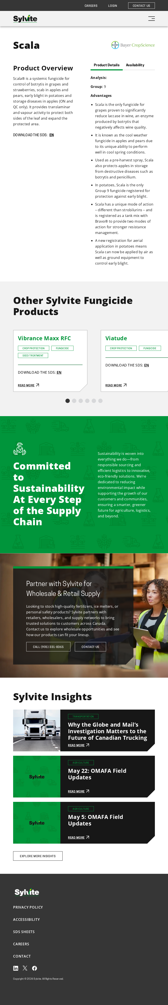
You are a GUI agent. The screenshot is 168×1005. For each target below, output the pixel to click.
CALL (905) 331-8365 (48, 647)
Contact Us (141, 6)
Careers (91, 6)
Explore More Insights (38, 856)
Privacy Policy (28, 907)
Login (112, 6)
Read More (23, 333)
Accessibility (26, 919)
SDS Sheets (24, 931)
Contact (22, 956)
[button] (67, 401)
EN (51, 135)
